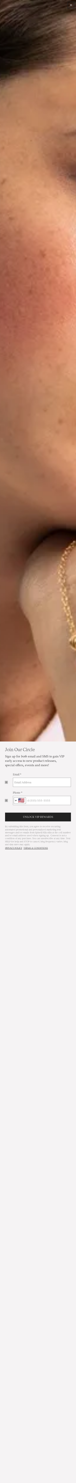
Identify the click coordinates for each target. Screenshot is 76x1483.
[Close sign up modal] (70, 5)
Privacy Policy (13, 848)
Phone (16, 792)
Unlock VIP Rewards (38, 816)
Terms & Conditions (35, 848)
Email (16, 774)
